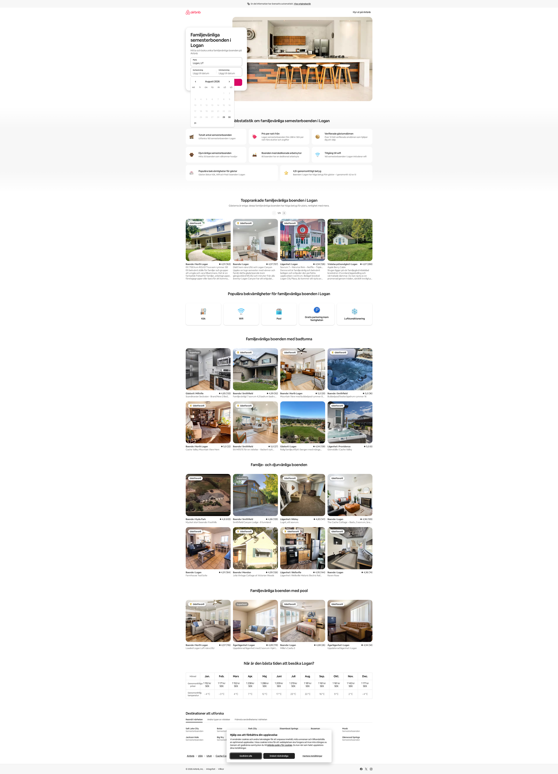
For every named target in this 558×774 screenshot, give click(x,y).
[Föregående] (274, 213)
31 (195, 123)
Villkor (221, 769)
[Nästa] (284, 213)
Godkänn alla (246, 756)
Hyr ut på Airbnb (362, 12)
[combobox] (216, 63)
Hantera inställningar (312, 756)
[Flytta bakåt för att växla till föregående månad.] (196, 81)
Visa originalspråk (302, 3)
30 (229, 117)
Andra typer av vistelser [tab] (218, 719)
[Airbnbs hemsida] (193, 12)
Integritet (210, 769)
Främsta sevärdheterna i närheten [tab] (251, 719)
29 (224, 117)
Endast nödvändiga (279, 756)
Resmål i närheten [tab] (194, 719)
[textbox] (203, 73)
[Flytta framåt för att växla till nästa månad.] (229, 81)
